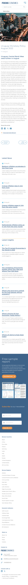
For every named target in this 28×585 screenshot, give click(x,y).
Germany (4, 449)
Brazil (3, 439)
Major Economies (6, 489)
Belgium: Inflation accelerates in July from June (14, 167)
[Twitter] (4, 571)
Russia (3, 458)
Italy (3, 453)
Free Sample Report (9, 132)
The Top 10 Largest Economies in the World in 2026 (14, 249)
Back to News (6, 11)
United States (5, 462)
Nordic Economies (7, 493)
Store (3, 537)
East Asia (4, 482)
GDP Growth (5, 511)
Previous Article (6, 142)
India (3, 451)
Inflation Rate (5, 513)
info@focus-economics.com (11, 558)
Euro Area (4, 444)
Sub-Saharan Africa (7, 503)
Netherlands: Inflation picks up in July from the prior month (13, 226)
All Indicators (5, 527)
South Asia (4, 498)
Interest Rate (5, 515)
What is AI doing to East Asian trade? (13, 335)
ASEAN (4, 473)
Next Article (22, 142)
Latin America (5, 486)
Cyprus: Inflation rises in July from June (12, 187)
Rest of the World (6, 496)
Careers (4, 542)
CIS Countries (5, 480)
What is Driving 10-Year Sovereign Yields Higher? (11, 314)
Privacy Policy (5, 576)
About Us (4, 535)
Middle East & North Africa (8, 491)
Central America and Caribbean (10, 477)
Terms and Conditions (8, 578)
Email (3, 419)
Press (3, 539)
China (3, 442)
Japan (3, 455)
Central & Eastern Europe (8, 475)
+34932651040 (7, 562)
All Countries (5, 465)
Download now (8, 376)
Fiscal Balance (5, 522)
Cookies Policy (14, 576)
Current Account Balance (8, 524)
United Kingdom (6, 460)
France (3, 446)
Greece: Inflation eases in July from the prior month (13, 206)
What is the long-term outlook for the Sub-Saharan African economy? (13, 292)
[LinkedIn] (1, 571)
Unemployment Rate (7, 520)
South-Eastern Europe (8, 500)
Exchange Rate (6, 517)
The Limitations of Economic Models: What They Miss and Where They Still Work (12, 269)
